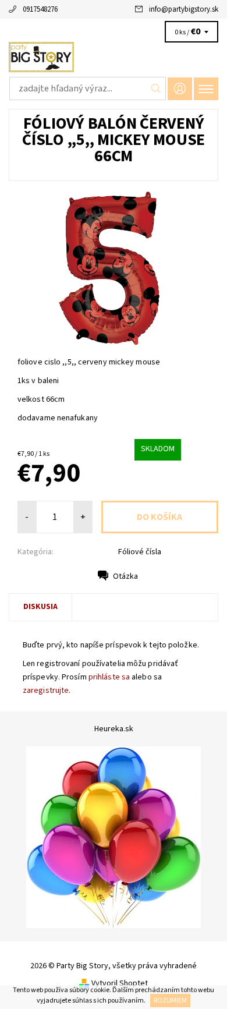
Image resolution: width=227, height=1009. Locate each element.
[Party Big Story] (113, 57)
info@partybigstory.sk (183, 9)
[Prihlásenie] (180, 88)
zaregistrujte (46, 690)
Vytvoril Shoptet (119, 983)
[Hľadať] (156, 88)
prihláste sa (109, 677)
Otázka (125, 576)
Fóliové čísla (139, 552)
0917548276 (40, 9)
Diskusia (40, 607)
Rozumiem (170, 1001)
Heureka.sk (113, 729)
